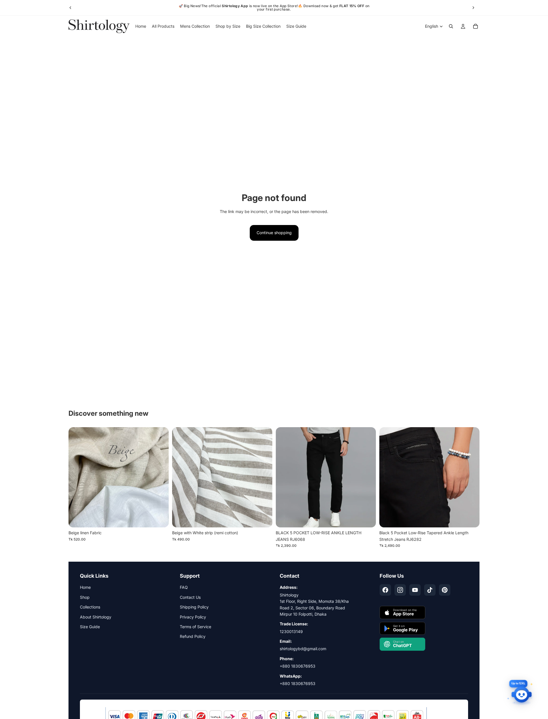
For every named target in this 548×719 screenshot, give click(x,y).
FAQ (184, 587)
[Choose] (367, 519)
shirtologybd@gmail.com (303, 648)
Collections (90, 606)
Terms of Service (195, 626)
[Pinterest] (444, 590)
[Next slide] (473, 7)
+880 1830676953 (297, 666)
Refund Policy (193, 636)
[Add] (160, 519)
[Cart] (475, 26)
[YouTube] (415, 590)
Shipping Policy (194, 606)
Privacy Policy (193, 616)
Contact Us (190, 597)
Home (85, 587)
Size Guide (90, 626)
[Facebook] (385, 590)
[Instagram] (400, 590)
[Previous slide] (70, 7)
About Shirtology (95, 616)
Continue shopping (274, 232)
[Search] (451, 26)
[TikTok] (430, 590)
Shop (85, 597)
